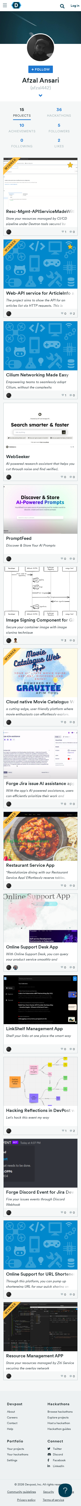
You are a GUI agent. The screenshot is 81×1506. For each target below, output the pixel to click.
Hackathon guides (59, 1429)
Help (10, 1429)
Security (48, 1492)
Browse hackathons (60, 1412)
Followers (59, 127)
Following (22, 142)
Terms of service (53, 1500)
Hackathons (59, 112)
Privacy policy (26, 1500)
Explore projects (58, 1417)
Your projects (15, 1449)
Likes (59, 142)
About (11, 1412)
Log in (75, 6)
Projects (22, 112)
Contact (12, 1423)
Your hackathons (17, 1454)
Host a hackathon (58, 1423)
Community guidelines (21, 1492)
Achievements (22, 127)
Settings (12, 1460)
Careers (12, 1417)
